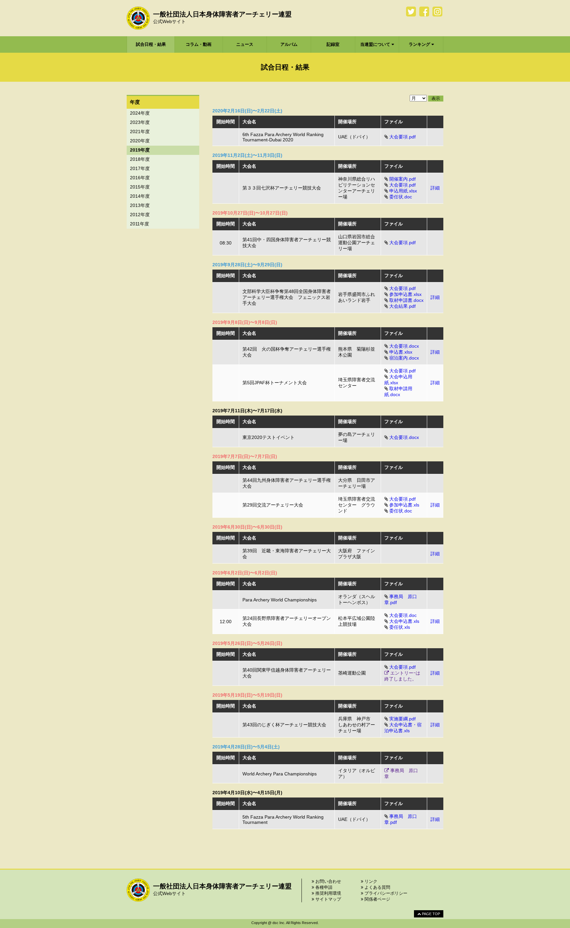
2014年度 (140, 196)
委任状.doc (400, 196)
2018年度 (140, 159)
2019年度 (140, 150)
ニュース (244, 44)
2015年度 (140, 186)
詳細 (435, 187)
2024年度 (140, 113)
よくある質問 (376, 887)
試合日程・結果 (151, 44)
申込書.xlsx (400, 352)
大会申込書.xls (404, 621)
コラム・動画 (198, 44)
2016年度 (140, 177)
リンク (370, 881)
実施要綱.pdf (402, 718)
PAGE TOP (430, 914)
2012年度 (140, 214)
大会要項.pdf (402, 136)
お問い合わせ (327, 881)
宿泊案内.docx (404, 358)
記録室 (333, 44)
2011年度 (139, 223)
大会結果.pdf (402, 306)
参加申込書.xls (404, 505)
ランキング (420, 44)
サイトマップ (327, 899)
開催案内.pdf (402, 179)
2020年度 (140, 140)
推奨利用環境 (327, 893)
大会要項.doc (403, 615)
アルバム (289, 44)
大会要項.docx (404, 346)
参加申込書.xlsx (405, 294)
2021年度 (140, 131)
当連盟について (376, 44)
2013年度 (140, 205)
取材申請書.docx (406, 300)
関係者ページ (376, 899)
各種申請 (323, 887)
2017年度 (140, 168)
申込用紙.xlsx (403, 190)
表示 (435, 98)
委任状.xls (399, 627)
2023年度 (140, 122)
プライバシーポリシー (385, 893)
